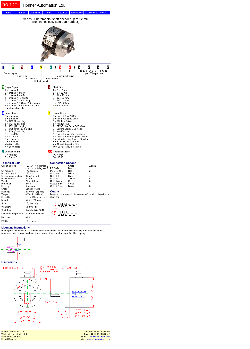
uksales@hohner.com (99, 336)
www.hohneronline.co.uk (98, 339)
